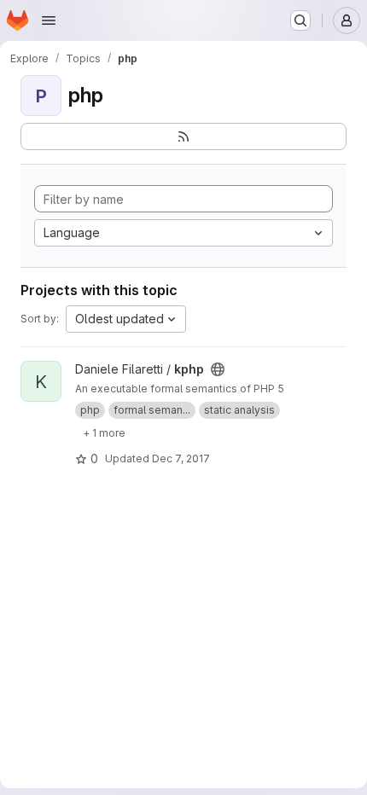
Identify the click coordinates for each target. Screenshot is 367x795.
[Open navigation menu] (48, 20)
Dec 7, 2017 (181, 458)
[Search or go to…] (300, 20)
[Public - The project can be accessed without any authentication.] (217, 369)
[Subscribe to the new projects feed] (183, 136)
